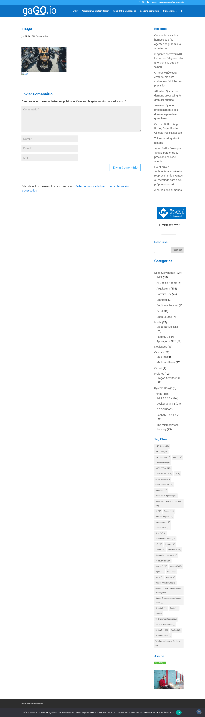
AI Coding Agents (167, 282)
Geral (160, 311)
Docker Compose (164, 517)
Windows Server (163, 636)
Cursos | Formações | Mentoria (171, 2)
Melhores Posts (166, 362)
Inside (157, 322)
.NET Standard (162, 457)
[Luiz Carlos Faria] (160, 662)
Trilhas (158, 393)
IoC (158, 544)
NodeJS (171, 572)
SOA (158, 614)
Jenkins (170, 544)
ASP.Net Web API (163, 474)
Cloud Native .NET (167, 326)
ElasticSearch (162, 528)
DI (158, 511)
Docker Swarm (162, 522)
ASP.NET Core (162, 468)
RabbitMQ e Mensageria (124, 11)
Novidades (160, 346)
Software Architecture (166, 619)
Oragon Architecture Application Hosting (168, 590)
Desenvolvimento (164, 272)
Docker (169, 511)
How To (160, 533)
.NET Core (161, 452)
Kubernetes (174, 550)
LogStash (172, 555)
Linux (159, 555)
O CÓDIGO (163, 409)
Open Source (164, 316)
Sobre (154, 2)
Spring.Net (161, 630)
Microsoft (161, 566)
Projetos (159, 373)
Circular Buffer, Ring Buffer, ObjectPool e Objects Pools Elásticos (168, 128)
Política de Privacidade (32, 703)
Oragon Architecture (169, 378)
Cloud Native (162, 479)
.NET (75, 11)
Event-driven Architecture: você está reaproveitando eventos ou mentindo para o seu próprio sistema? (168, 175)
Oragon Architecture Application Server (168, 600)
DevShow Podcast (167, 305)
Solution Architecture (165, 624)
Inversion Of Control (165, 539)
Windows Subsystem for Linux (167, 643)
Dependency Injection (165, 496)
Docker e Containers (149, 11)
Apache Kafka (162, 463)
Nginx (159, 572)
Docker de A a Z (166, 403)
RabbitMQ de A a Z (168, 415)
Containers (161, 490)
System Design (163, 388)
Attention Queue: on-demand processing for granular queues (168, 95)
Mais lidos (163, 356)
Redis (174, 608)
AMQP (177, 457)
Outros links (169, 11)
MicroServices (162, 561)
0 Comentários (41, 36)
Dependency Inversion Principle (168, 503)
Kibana (160, 550)
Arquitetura (163, 288)
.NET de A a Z (165, 397)
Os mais (159, 352)
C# (177, 474)
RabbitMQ (161, 608)
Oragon (170, 577)
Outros (158, 368)
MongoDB (176, 566)
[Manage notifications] (198, 711)
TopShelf (176, 630)
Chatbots (162, 299)
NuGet (159, 577)
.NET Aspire (162, 446)
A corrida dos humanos (168, 189)
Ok (179, 712)
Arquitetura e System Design (95, 11)
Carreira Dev (164, 294)
